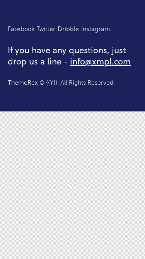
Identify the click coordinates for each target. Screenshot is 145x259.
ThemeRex (23, 82)
